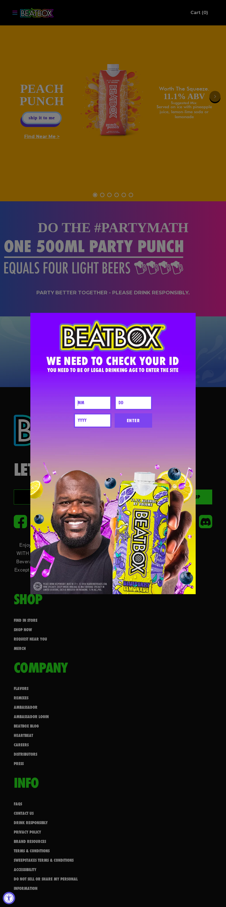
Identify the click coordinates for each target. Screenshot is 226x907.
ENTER (133, 420)
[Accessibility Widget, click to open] (9, 898)
